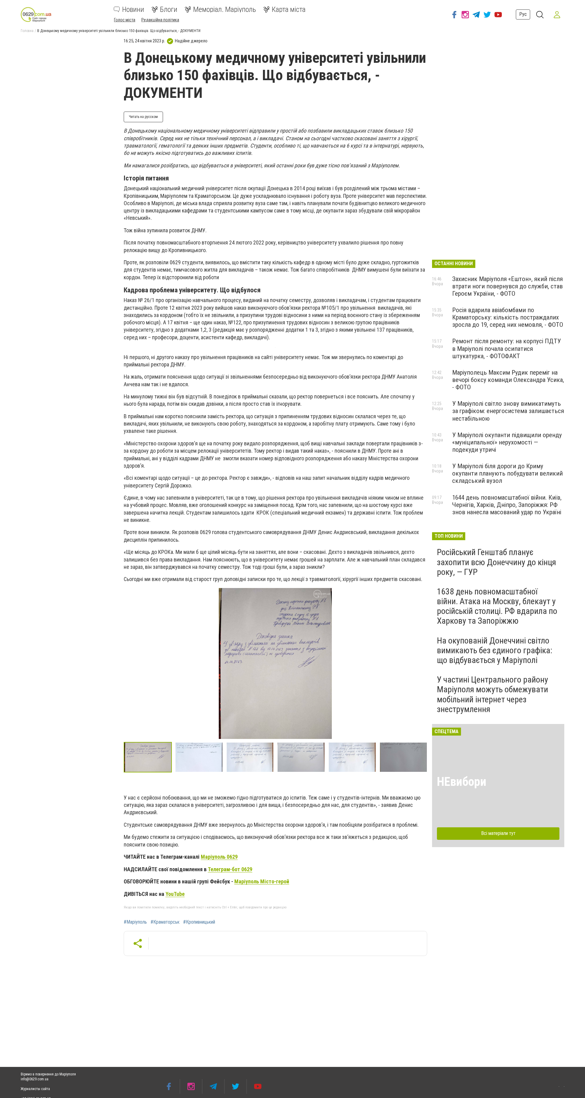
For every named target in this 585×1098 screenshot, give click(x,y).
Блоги (168, 9)
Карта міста (289, 9)
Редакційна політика (160, 19)
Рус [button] (523, 14)
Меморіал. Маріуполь (224, 9)
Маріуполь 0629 (219, 857)
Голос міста (124, 19)
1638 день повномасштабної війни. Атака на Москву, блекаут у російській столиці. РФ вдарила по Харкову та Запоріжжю (497, 606)
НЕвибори (461, 782)
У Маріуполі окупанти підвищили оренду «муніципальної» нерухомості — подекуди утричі (507, 442)
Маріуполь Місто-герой (261, 881)
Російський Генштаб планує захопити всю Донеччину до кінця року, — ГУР (496, 562)
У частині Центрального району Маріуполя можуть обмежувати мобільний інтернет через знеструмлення (492, 694)
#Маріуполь (135, 922)
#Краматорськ (165, 922)
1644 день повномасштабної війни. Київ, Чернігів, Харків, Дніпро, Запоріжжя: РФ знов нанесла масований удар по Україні (507, 505)
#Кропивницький (199, 922)
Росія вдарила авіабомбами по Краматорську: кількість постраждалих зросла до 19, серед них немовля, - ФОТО (507, 317)
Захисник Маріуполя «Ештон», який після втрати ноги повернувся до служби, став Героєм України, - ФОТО (507, 286)
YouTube (175, 894)
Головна (27, 31)
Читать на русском (143, 117)
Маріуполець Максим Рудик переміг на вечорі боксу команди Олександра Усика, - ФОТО (508, 380)
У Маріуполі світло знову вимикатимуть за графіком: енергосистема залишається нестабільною (508, 411)
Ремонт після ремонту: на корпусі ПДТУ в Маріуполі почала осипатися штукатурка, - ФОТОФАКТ (506, 348)
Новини (133, 9)
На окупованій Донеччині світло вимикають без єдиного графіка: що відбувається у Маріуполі (494, 650)
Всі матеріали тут (498, 833)
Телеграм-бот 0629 (230, 869)
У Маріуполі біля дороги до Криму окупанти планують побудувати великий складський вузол (507, 473)
